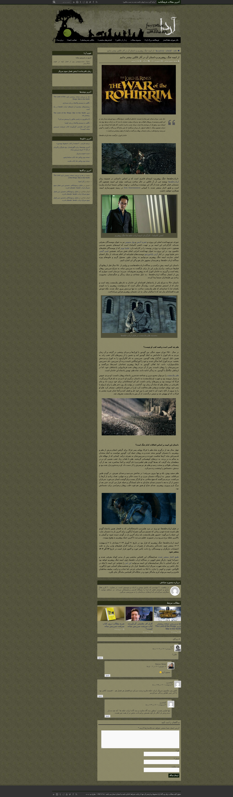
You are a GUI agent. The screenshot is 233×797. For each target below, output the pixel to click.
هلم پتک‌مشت (173, 375)
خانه (175, 51)
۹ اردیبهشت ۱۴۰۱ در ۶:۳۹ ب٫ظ (155, 705)
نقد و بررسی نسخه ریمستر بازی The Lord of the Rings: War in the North (168, 626)
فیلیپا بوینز (124, 248)
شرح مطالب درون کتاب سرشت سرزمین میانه (113, 624)
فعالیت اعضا (72, 40)
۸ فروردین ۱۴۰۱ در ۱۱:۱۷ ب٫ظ (163, 649)
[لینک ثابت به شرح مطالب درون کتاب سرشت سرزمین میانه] (110, 620)
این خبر (128, 563)
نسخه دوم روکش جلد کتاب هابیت (78, 161)
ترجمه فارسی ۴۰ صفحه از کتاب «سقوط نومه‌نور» (73, 143)
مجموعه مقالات (136, 40)
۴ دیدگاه (145, 61)
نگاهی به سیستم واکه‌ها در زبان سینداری (76, 103)
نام (178, 751)
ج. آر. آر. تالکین (121, 40)
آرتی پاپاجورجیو (151, 254)
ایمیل (177, 759)
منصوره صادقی (168, 61)
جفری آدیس (142, 242)
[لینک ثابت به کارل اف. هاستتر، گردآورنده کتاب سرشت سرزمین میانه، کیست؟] (139, 620)
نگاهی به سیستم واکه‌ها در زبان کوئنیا (77, 123)
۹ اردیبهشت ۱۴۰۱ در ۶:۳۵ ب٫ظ (162, 685)
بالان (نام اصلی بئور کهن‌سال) (145, 2)
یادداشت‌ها (160, 51)
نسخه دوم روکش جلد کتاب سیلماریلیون (76, 157)
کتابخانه (169, 51)
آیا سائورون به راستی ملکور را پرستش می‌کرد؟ (74, 119)
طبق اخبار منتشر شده (169, 557)
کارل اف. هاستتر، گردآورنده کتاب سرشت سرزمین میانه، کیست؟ (140, 626)
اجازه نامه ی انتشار (122, 794)
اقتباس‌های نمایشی (105, 40)
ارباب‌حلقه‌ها (173, 182)
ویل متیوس (130, 242)
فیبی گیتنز (104, 251)
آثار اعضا (81, 181)
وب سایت (175, 767)
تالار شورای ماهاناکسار (170, 40)
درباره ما (60, 40)
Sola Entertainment (132, 188)
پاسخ (100, 658)
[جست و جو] (54, 2)
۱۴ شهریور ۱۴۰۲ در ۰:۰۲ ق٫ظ (156, 666)
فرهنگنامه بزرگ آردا (152, 40)
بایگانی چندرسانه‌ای (87, 40)
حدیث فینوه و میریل (83, 153)
